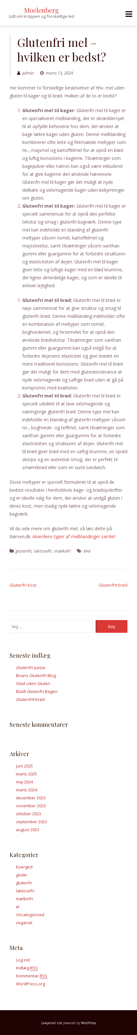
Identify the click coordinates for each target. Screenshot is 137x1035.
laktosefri (42, 551)
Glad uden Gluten (33, 683)
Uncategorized (30, 914)
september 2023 (31, 821)
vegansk (24, 922)
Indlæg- (27, 968)
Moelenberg (41, 10)
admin (28, 73)
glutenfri (23, 551)
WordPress (88, 1023)
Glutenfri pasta (30, 667)
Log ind (23, 960)
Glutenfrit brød (113, 585)
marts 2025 (26, 774)
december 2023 (31, 798)
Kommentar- (31, 976)
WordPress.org (30, 984)
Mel (86, 551)
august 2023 (27, 829)
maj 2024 (24, 782)
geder (21, 875)
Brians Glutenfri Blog (36, 675)
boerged (24, 867)
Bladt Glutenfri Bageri (36, 691)
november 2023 (31, 806)
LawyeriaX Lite (51, 1023)
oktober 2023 (28, 814)
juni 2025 (24, 766)
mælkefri (62, 551)
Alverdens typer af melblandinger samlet (73, 536)
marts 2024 (26, 790)
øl (17, 907)
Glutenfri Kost (23, 585)
